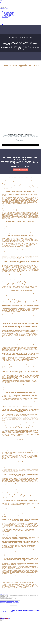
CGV (5, 611)
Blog (1, 611)
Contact (3, 19)
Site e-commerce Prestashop (9, 14)
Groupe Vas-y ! (12, 611)
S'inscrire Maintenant (13, 605)
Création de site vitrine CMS (8, 13)
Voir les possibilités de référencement (20, 169)
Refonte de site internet (6, 16)
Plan (3, 611)
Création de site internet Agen (8, 602)
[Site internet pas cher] (4, 0)
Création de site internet (6, 11)
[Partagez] (2, 619)
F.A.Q (3, 18)
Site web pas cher (24, 610)
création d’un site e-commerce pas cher (21, 209)
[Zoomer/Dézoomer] (0, 619)
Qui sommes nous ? (5, 10)
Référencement (5, 17)
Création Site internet (36, 610)
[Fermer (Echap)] (3, 619)
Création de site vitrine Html (9, 12)
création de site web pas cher (9, 375)
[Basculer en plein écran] (1, 619)
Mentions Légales (30, 610)
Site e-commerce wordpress (9, 15)
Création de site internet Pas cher (10, 601)
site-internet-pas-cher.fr (16, 610)
